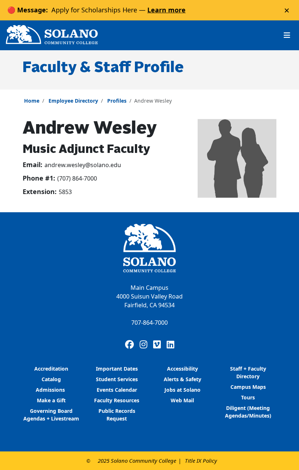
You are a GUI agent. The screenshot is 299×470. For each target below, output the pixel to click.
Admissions (51, 389)
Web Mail (182, 400)
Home (31, 100)
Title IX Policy (201, 460)
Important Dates (117, 368)
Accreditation (51, 368)
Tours (248, 397)
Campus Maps (248, 386)
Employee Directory (73, 100)
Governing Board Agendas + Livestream (51, 414)
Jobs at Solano (182, 389)
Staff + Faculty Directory (248, 372)
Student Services (117, 379)
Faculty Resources (116, 400)
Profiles (117, 100)
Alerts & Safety (182, 379)
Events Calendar (117, 389)
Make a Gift (51, 400)
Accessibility (182, 368)
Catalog (51, 379)
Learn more (166, 9)
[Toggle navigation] (287, 35)
